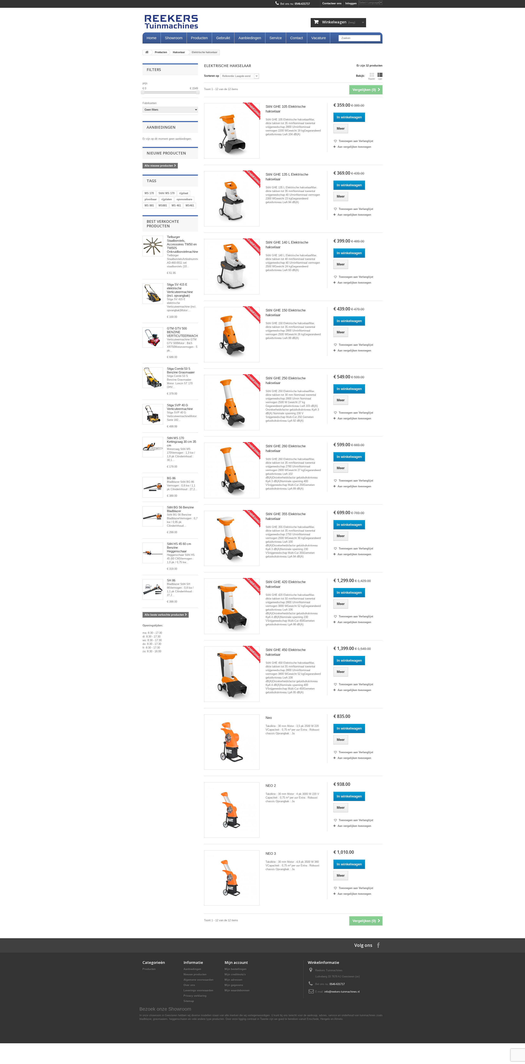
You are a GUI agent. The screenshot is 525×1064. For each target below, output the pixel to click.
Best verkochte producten (163, 223)
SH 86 (171, 580)
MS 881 (149, 205)
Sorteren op (211, 75)
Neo (269, 718)
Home (151, 38)
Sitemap (189, 1001)
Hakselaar (179, 52)
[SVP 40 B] (153, 414)
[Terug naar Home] (147, 52)
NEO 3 (271, 854)
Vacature (318, 38)
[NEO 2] (231, 810)
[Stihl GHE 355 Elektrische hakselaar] (231, 538)
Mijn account (236, 962)
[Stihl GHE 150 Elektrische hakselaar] (231, 334)
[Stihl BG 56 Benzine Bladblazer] (153, 516)
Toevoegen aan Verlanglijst (355, 141)
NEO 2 (271, 786)
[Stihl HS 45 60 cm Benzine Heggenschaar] (153, 553)
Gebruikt (223, 38)
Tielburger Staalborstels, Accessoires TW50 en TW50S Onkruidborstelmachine (182, 244)
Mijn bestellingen (236, 969)
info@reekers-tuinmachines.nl (342, 991)
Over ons (189, 985)
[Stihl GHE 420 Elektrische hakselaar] (231, 606)
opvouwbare (184, 199)
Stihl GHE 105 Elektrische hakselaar (286, 109)
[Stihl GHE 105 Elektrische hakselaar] (231, 131)
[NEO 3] (231, 878)
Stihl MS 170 (167, 193)
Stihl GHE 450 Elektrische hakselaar (286, 652)
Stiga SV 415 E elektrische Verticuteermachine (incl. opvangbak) (180, 290)
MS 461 (176, 205)
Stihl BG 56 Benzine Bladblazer (180, 509)
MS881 (163, 205)
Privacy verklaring (195, 995)
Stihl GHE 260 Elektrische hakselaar (286, 448)
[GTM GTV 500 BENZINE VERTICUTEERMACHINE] (153, 337)
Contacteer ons (331, 3)
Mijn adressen (233, 979)
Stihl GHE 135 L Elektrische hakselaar (287, 177)
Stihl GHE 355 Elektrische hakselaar (286, 516)
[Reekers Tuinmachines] (213, 23)
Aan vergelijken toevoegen (354, 146)
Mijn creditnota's (235, 974)
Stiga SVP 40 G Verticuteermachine (180, 407)
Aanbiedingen (250, 38)
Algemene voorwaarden (198, 979)
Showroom (174, 38)
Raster (371, 79)
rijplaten (166, 199)
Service (275, 38)
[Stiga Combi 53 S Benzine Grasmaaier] (153, 377)
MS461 (190, 205)
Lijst (380, 79)
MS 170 (149, 193)
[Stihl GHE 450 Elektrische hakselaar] (231, 674)
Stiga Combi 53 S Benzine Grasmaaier (181, 370)
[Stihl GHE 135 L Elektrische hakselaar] (231, 198)
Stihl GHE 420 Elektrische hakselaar (286, 584)
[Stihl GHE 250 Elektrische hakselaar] (231, 402)
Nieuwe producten (166, 153)
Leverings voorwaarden (198, 990)
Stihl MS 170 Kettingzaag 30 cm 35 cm (181, 441)
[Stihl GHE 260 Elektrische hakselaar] (231, 470)
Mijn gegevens (234, 985)
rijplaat (183, 193)
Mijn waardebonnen (237, 990)
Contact (296, 38)
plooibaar (151, 199)
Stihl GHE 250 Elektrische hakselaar (286, 380)
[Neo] (231, 742)
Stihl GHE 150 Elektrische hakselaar (286, 312)
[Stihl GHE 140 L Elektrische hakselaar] (231, 266)
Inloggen (351, 3)
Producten (199, 38)
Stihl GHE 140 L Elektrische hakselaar (287, 244)
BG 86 (171, 478)
